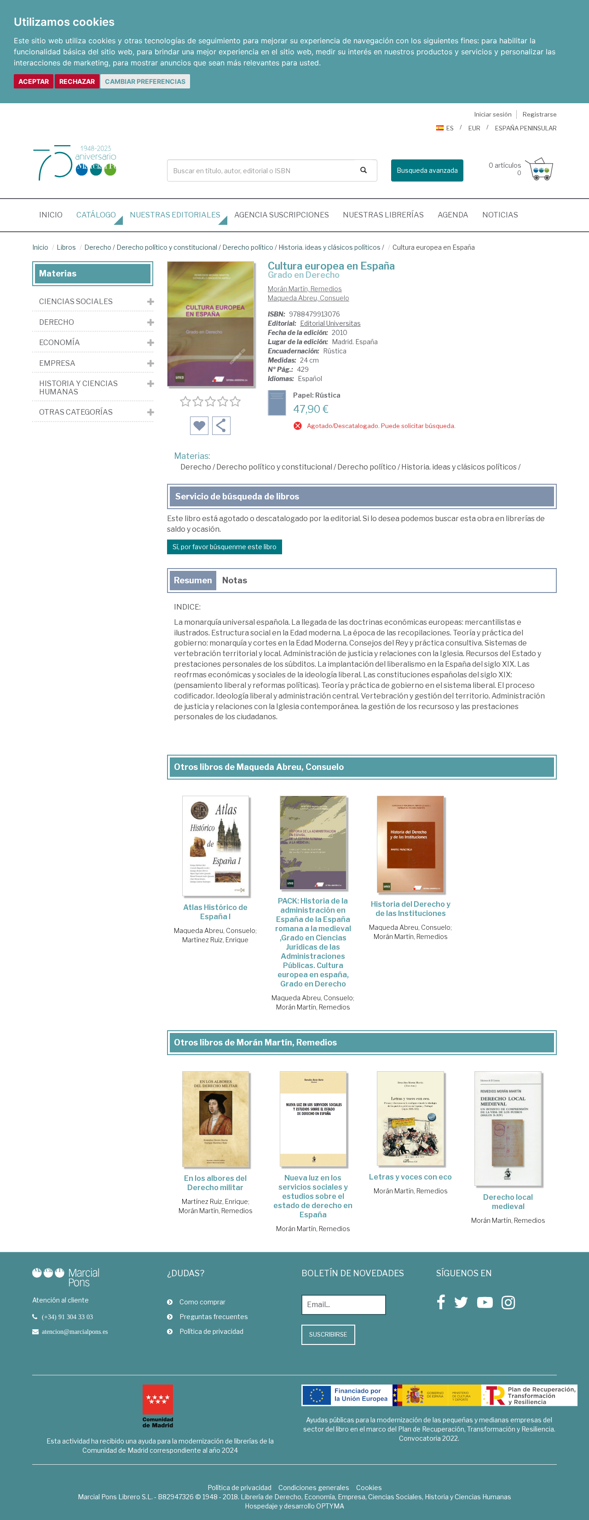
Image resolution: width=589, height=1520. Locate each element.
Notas (234, 580)
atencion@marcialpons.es (75, 1331)
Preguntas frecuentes (213, 1316)
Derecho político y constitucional (166, 247)
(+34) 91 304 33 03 (67, 1317)
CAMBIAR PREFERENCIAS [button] (145, 81)
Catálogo (96, 215)
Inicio (54, 214)
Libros (66, 247)
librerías (383, 215)
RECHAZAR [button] (77, 81)
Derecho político (247, 247)
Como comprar (202, 1302)
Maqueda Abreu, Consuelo (308, 298)
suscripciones (281, 215)
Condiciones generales (313, 1487)
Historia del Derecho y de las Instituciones (410, 909)
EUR (474, 128)
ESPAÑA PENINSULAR (526, 128)
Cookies (369, 1487)
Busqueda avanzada (427, 170)
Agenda (453, 215)
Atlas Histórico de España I (215, 912)
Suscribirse (328, 1334)
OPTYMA (330, 1506)
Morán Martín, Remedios (305, 289)
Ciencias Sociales (76, 302)
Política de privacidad (211, 1331)
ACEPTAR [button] (33, 81)
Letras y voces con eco (410, 1177)
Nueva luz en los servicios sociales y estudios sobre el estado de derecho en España (312, 1196)
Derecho (97, 247)
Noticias (500, 215)
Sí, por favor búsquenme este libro (225, 547)
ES (450, 128)
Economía (59, 343)
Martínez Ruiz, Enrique (215, 940)
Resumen (193, 580)
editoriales (175, 215)
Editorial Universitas (330, 323)
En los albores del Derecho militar (215, 1183)
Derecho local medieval (508, 1202)
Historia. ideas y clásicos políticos (329, 247)
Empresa (57, 363)
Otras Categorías (76, 412)
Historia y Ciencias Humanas (78, 388)
